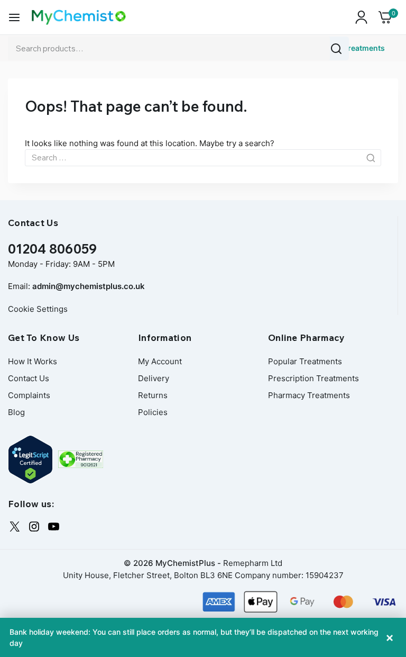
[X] (14, 526)
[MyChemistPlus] (78, 17)
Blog (16, 412)
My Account (160, 361)
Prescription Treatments (313, 378)
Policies (153, 412)
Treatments (364, 47)
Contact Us (28, 378)
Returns (153, 395)
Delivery (153, 378)
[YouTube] (53, 526)
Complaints (29, 395)
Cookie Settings (38, 309)
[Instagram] (34, 526)
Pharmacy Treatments (309, 395)
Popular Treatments (305, 361)
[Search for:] (203, 157)
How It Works (32, 361)
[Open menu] (14, 17)
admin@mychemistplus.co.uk (88, 286)
